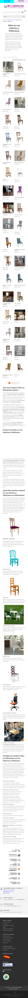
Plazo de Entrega (7, 941)
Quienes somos (7, 922)
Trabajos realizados (8, 930)
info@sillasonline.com (9, 891)
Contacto (6, 924)
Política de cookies (13, 989)
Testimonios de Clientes (9, 925)
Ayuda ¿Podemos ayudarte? (10, 948)
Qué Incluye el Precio (8, 937)
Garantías (6, 942)
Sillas (14, 19)
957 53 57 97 (7, 890)
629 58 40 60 (12, 890)
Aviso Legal (7, 987)
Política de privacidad (8, 928)
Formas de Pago (7, 939)
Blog (5, 927)
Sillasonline (9, 19)
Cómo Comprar (7, 936)
